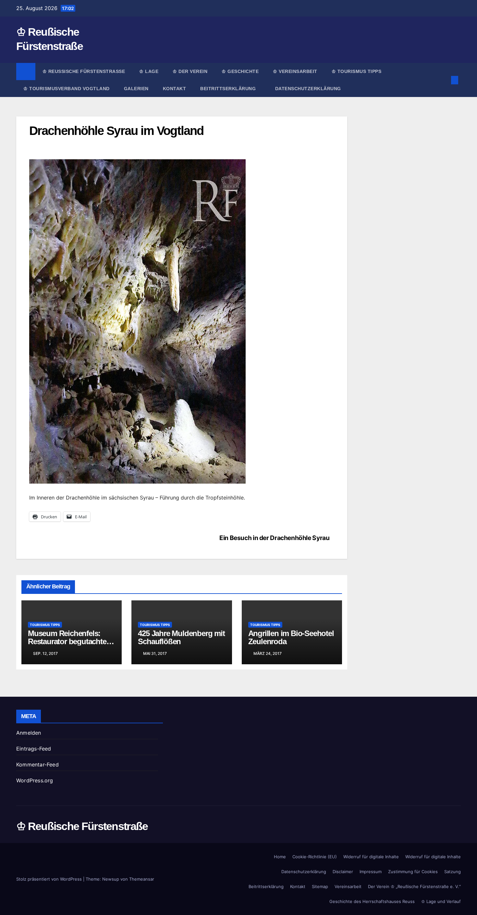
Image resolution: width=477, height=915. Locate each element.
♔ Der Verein (190, 71)
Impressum (371, 871)
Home (280, 856)
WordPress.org (34, 780)
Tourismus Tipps (45, 625)
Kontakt (174, 88)
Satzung (452, 871)
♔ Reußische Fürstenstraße (84, 71)
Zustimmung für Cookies (413, 871)
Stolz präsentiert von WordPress (49, 879)
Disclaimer (343, 871)
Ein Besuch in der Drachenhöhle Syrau (274, 538)
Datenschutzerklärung (308, 88)
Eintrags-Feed (33, 748)
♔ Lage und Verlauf (441, 901)
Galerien (136, 88)
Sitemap (320, 886)
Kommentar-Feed (37, 764)
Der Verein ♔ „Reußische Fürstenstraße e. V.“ (414, 886)
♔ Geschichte (240, 71)
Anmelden (28, 732)
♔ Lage (148, 71)
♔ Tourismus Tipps (357, 71)
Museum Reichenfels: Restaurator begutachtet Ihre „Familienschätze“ (68, 641)
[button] (444, 80)
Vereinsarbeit (348, 886)
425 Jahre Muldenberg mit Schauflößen (181, 637)
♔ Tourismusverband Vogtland (66, 88)
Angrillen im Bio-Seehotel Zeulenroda (291, 637)
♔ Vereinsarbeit (295, 71)
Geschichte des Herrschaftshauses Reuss (372, 901)
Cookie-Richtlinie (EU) (314, 856)
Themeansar (141, 879)
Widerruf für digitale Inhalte (371, 856)
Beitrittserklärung (228, 88)
